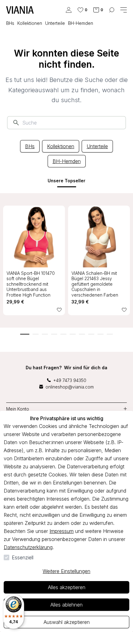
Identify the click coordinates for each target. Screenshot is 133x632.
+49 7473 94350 (69, 380)
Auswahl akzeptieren (67, 622)
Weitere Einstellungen (66, 571)
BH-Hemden (67, 161)
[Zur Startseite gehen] (20, 10)
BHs (30, 146)
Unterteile (97, 146)
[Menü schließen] (123, 10)
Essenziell (22, 557)
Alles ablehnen (66, 605)
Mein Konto (17, 408)
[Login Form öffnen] (68, 10)
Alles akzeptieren (66, 587)
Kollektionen (60, 146)
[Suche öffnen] (111, 10)
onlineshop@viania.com (69, 386)
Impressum (61, 531)
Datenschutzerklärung (28, 547)
